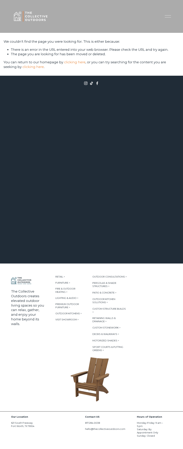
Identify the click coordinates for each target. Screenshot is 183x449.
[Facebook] (97, 83)
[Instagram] (86, 83)
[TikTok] (91, 83)
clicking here (74, 62)
